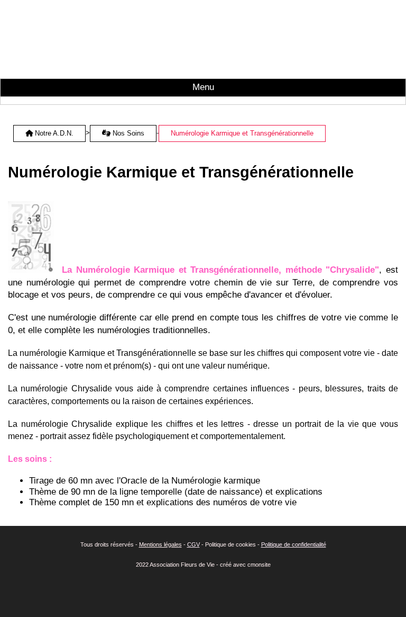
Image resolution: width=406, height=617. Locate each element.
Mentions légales (160, 544)
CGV (193, 544)
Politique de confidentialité (293, 544)
